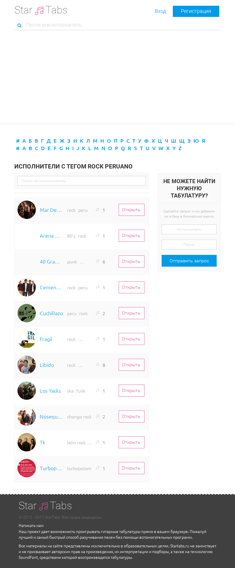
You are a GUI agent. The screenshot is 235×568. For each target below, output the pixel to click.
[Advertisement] (117, 77)
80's (71, 235)
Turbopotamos (51, 468)
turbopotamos (81, 468)
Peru (83, 210)
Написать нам (31, 525)
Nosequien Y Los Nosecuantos (51, 416)
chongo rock (79, 416)
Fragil (46, 339)
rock (71, 210)
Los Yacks (50, 390)
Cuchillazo (51, 313)
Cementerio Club (51, 287)
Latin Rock (76, 442)
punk (72, 261)
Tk (42, 442)
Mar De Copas (51, 209)
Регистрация (196, 11)
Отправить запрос (189, 260)
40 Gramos (51, 261)
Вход (160, 11)
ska (70, 390)
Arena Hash (51, 235)
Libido (47, 364)
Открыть (131, 209)
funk (80, 390)
